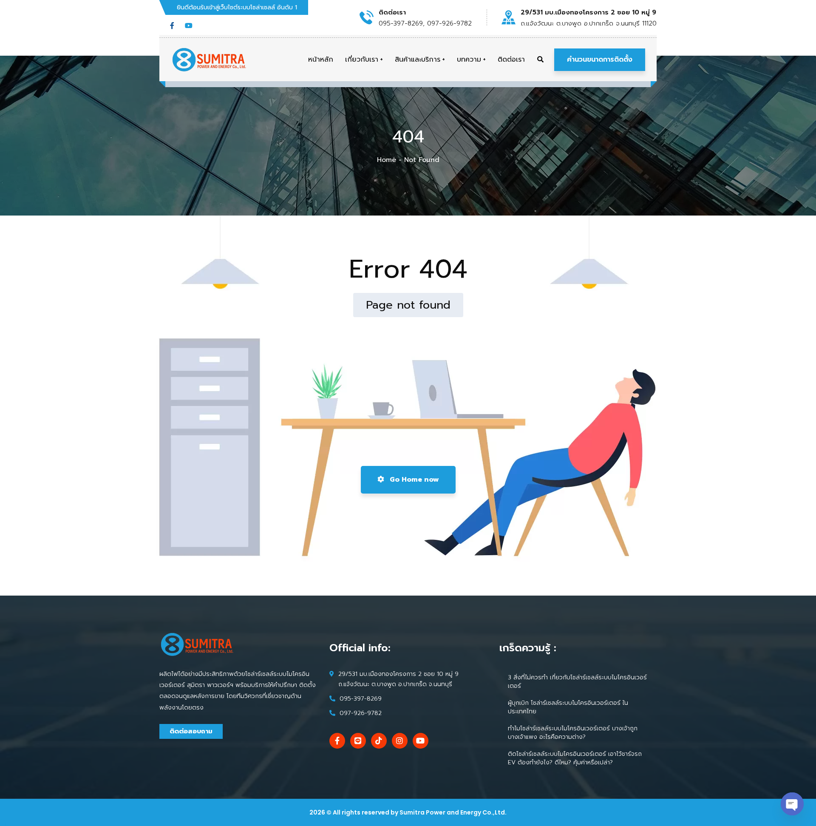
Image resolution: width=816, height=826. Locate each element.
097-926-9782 (361, 713)
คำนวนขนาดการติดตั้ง (599, 59)
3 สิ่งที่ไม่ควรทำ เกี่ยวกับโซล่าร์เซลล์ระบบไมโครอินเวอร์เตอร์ (577, 681)
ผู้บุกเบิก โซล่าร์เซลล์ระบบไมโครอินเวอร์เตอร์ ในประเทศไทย (568, 707)
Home (386, 160)
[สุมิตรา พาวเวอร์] (209, 59)
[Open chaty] (792, 803)
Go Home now (413, 479)
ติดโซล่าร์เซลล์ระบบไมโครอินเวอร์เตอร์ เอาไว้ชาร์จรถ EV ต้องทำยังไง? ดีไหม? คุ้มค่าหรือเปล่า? (575, 758)
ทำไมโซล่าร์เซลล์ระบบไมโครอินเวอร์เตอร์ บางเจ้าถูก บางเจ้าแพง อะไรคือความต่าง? (573, 732)
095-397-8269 (361, 698)
